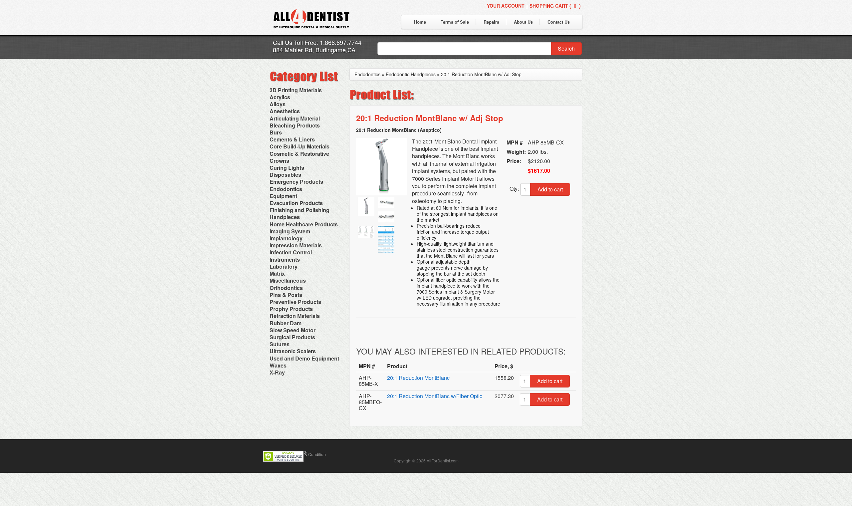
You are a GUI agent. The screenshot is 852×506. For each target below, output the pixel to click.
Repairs (491, 22)
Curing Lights (287, 167)
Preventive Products (295, 302)
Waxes (278, 365)
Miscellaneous (288, 280)
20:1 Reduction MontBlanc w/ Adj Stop (481, 74)
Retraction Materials (295, 316)
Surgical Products (292, 337)
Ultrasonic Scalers (293, 351)
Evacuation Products (296, 203)
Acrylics (280, 97)
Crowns (279, 160)
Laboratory (284, 266)
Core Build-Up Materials (299, 146)
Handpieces (285, 217)
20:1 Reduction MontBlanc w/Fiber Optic (434, 396)
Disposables (285, 174)
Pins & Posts (286, 295)
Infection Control (291, 252)
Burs (276, 132)
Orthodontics (286, 288)
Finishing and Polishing (299, 210)
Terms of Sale (455, 22)
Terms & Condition (309, 454)
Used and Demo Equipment (304, 358)
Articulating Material (295, 118)
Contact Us (558, 22)
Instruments (285, 259)
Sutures (280, 344)
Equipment (283, 196)
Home (420, 22)
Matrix (277, 273)
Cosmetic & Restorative (299, 153)
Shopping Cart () (555, 5)
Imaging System (290, 231)
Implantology (286, 238)
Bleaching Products (295, 125)
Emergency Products (296, 181)
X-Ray (277, 372)
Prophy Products (291, 309)
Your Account (506, 5)
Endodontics (286, 189)
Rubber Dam (286, 323)
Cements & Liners (292, 139)
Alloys (278, 104)
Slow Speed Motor (293, 330)
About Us (523, 22)
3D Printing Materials (296, 90)
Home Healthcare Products (304, 224)
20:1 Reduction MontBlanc (418, 377)
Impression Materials (296, 245)
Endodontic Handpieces (411, 74)
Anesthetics (285, 111)
